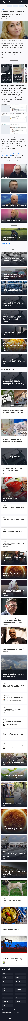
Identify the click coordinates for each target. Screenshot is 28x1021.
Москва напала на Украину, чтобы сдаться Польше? (12, 722)
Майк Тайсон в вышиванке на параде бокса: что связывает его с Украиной (13, 648)
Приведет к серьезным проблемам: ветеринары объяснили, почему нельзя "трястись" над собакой (13, 687)
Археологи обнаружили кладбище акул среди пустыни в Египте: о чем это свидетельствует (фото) (13, 734)
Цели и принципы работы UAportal (8, 1012)
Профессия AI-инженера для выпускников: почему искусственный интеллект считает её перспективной (13, 533)
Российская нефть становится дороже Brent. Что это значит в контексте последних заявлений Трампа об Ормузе (14, 958)
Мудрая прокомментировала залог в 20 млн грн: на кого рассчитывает (13, 544)
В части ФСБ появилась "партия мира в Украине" (14, 697)
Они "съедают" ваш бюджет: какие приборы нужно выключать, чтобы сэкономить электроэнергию (13, 412)
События (9, 5)
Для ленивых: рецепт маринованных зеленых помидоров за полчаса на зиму (13, 929)
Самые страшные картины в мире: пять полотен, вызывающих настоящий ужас (13, 470)
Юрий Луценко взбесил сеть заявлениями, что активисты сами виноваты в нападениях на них (14, 153)
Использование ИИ (20, 1014)
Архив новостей (11, 1009)
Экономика (15, 5)
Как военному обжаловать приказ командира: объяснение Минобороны (13, 710)
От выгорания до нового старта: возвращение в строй (13, 520)
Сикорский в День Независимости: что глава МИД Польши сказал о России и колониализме (14, 508)
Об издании (4, 1009)
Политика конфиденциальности (8, 1014)
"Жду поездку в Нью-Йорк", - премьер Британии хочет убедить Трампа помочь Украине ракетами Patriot (14, 620)
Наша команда (19, 1009)
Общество (21, 5)
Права (18, 1012)
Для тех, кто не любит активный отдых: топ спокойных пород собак (13, 901)
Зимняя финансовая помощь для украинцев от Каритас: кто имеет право (12, 441)
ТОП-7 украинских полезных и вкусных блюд (13, 745)
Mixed (2, 9)
